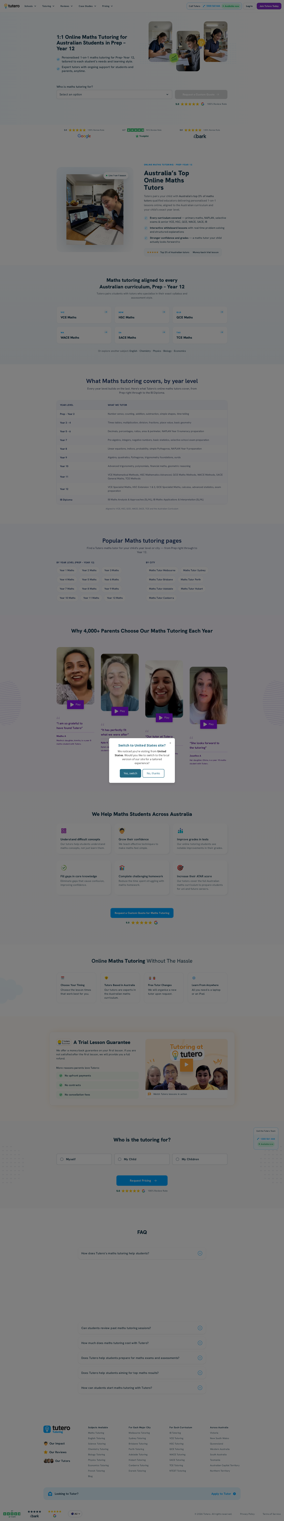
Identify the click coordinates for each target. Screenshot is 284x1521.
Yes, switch (130, 773)
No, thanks (153, 773)
